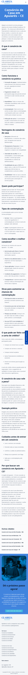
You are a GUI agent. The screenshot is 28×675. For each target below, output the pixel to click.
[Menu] (25, 2)
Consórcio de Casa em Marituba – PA (11, 535)
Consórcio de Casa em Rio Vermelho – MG (12, 546)
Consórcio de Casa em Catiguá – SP (11, 549)
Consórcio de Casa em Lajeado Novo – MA (12, 542)
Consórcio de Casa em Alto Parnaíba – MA (12, 532)
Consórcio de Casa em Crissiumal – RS (11, 539)
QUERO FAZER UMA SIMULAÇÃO (13, 611)
